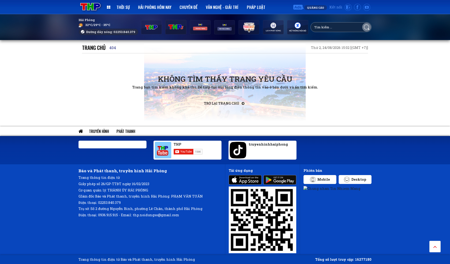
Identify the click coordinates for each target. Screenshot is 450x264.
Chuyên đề (189, 7)
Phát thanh (125, 131)
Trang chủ (94, 47)
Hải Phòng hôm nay (154, 7)
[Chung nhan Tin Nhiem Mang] (332, 188)
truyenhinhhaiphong (268, 144)
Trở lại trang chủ (222, 103)
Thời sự (123, 7)
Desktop (358, 179)
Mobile (323, 179)
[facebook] (357, 7)
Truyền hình (99, 131)
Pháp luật (256, 7)
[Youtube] (366, 7)
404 (112, 47)
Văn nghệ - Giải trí (222, 7)
